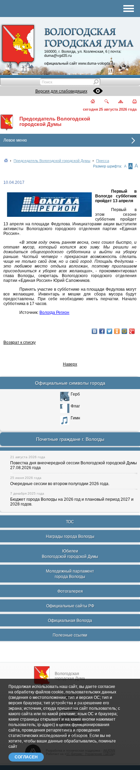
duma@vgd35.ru (58, 55)
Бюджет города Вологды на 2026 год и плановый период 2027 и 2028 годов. (72, 502)
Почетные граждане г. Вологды (70, 439)
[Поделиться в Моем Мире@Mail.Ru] (124, 331)
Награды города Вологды (70, 536)
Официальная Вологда (70, 620)
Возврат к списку (19, 342)
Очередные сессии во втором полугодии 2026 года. (59, 483)
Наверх (70, 364)
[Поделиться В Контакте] (94, 331)
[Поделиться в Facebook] (102, 331)
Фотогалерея (70, 591)
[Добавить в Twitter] (109, 331)
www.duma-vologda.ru (96, 63)
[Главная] (89, 102)
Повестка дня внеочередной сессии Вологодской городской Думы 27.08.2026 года (73, 465)
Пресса (102, 161)
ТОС (70, 521)
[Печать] (131, 102)
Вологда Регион (54, 312)
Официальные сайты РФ (70, 606)
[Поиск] (102, 102)
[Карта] (116, 102)
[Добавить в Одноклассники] (117, 331)
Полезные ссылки (70, 635)
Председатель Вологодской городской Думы (54, 121)
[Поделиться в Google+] (132, 331)
